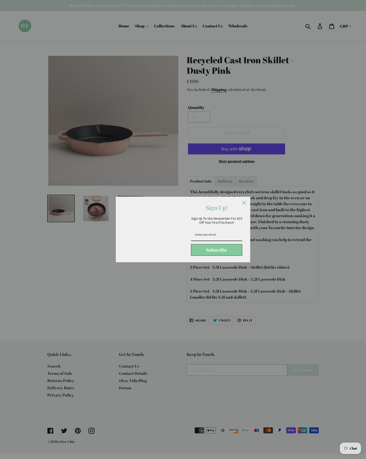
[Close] (244, 203)
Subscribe (216, 250)
